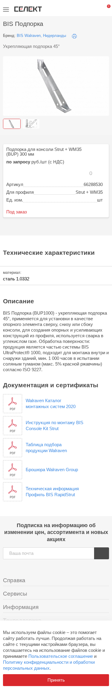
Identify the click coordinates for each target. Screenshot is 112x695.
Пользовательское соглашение (60, 656)
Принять (56, 679)
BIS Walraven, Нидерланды (41, 35)
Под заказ (16, 212)
